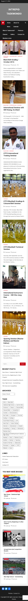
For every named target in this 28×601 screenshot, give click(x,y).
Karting (13, 428)
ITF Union (5, 459)
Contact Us (21, 34)
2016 (4, 402)
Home (8, 22)
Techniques (5, 445)
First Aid (20, 415)
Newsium (21, 597)
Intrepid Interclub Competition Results (12, 380)
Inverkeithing (6, 428)
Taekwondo (17, 442)
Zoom (10, 448)
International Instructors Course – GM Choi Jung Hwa (13, 295)
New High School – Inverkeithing (11, 383)
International (13, 105)
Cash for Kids (19, 405)
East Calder (6, 415)
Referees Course (18, 437)
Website (5, 448)
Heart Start (6, 423)
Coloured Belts (6, 410)
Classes (5, 34)
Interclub (5, 426)
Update (12, 445)
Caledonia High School (8, 405)
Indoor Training (14, 423)
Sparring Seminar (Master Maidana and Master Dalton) (13, 341)
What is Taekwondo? (9, 30)
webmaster (14, 112)
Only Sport (5, 462)
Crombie (5, 412)
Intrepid (20, 426)
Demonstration (13, 412)
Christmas (5, 407)
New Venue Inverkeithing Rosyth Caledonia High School (13, 434)
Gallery (12, 34)
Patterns (20, 30)
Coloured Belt (13, 56)
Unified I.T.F (5, 465)
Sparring (18, 440)
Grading (5, 418)
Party (11, 437)
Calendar (16, 26)
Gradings (20, 56)
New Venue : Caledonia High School (12, 372)
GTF (17, 420)
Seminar (6, 57)
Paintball (5, 437)
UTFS (18, 445)
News (8, 26)
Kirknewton (20, 428)
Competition (16, 410)
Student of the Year (7, 442)
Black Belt (6, 56)
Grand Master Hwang (8, 420)
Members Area (7, 38)
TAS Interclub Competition (9, 386)
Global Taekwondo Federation (10, 456)
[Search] (25, 22)
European (13, 415)
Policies (10, 593)
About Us (16, 22)
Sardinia (5, 440)
